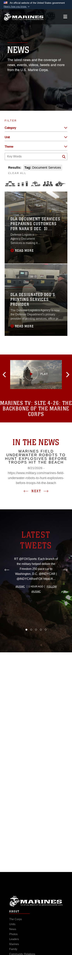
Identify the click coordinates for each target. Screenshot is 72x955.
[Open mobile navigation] (65, 16)
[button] (17, 6)
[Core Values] (35, 183)
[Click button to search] (64, 156)
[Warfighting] (60, 183)
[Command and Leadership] (48, 183)
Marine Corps (36, 901)
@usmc (20, 586)
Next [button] (36, 491)
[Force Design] (10, 183)
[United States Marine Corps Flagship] (23, 17)
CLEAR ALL (17, 173)
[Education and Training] (23, 183)
